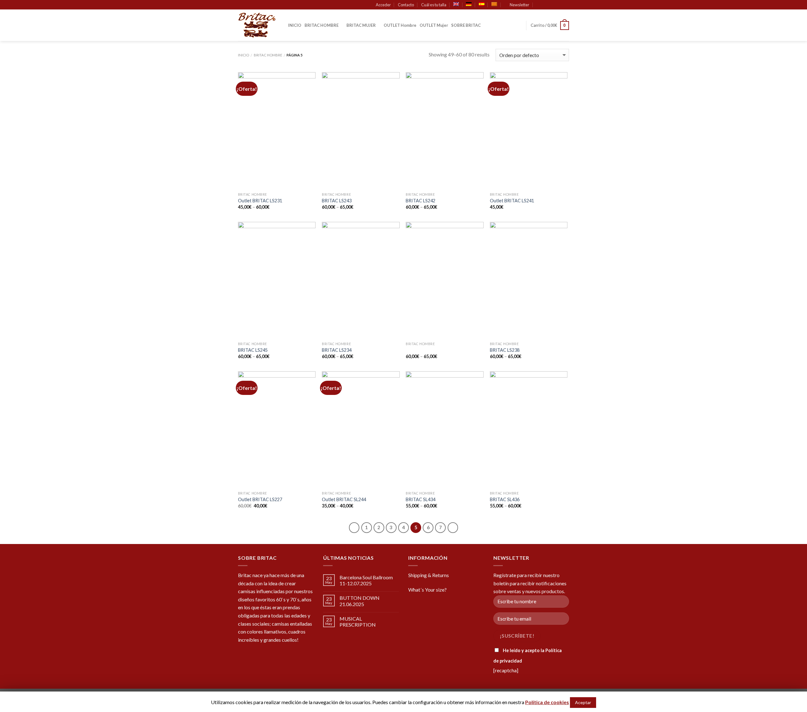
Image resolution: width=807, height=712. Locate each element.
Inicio (243, 55)
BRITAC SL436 (505, 499)
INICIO (294, 25)
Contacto (406, 4)
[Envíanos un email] (566, 5)
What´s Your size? (427, 590)
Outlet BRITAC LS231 (260, 200)
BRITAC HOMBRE (322, 25)
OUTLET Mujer (434, 25)
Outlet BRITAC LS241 (512, 200)
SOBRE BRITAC (466, 25)
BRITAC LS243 (336, 200)
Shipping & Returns (428, 575)
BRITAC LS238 (505, 350)
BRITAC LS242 (420, 200)
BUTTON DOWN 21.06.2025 (360, 601)
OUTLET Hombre (400, 25)
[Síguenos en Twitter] (560, 5)
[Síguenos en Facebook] (548, 5)
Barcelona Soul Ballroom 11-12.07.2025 (366, 580)
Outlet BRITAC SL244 (344, 499)
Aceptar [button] (583, 702)
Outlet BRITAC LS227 (260, 499)
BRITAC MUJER (361, 25)
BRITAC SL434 (420, 499)
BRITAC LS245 (253, 350)
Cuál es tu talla (433, 4)
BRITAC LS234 (336, 350)
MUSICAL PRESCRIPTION (358, 622)
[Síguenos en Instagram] (554, 5)
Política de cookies (547, 702)
